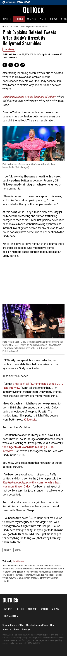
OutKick (33, 9)
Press (16, 629)
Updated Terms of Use (13, 625)
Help (52, 625)
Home (5, 26)
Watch (43, 19)
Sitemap (26, 629)
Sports (7, 19)
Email (16, 65)
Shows (53, 19)
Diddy (8, 550)
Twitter (10, 65)
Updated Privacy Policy (37, 625)
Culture (19, 19)
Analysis (31, 19)
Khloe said (30, 419)
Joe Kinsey (9, 49)
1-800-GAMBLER (33, 643)
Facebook (4, 65)
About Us (6, 629)
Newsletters (11, 616)
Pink (18, 550)
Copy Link (22, 65)
